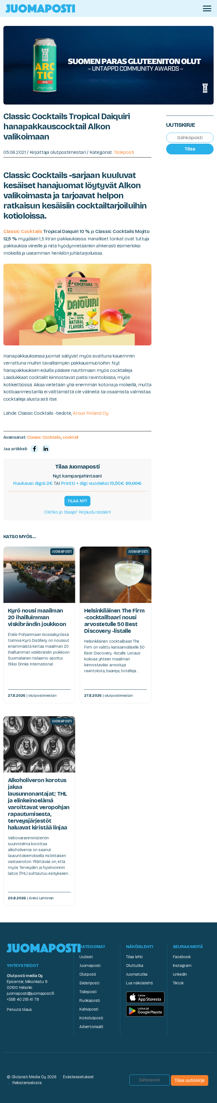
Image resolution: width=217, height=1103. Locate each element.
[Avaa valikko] (207, 8)
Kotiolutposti (91, 1018)
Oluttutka (134, 965)
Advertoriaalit (91, 1026)
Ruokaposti (89, 1000)
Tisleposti (124, 152)
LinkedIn (180, 974)
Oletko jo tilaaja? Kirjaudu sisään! (77, 512)
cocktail (70, 437)
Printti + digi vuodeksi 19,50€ (101, 483)
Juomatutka (136, 974)
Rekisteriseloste (27, 1082)
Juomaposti (90, 965)
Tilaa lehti (134, 957)
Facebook (182, 957)
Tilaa (190, 149)
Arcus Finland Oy (90, 413)
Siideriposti (89, 983)
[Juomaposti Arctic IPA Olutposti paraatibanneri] (108, 65)
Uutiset (86, 957)
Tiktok (178, 983)
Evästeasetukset (78, 1077)
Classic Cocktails (22, 231)
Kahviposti (88, 1009)
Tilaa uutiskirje (190, 1080)
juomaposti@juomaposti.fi (30, 993)
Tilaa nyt (77, 500)
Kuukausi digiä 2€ (33, 483)
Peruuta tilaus (19, 1009)
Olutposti (87, 974)
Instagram (182, 965)
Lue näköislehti (139, 983)
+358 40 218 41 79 (23, 999)
